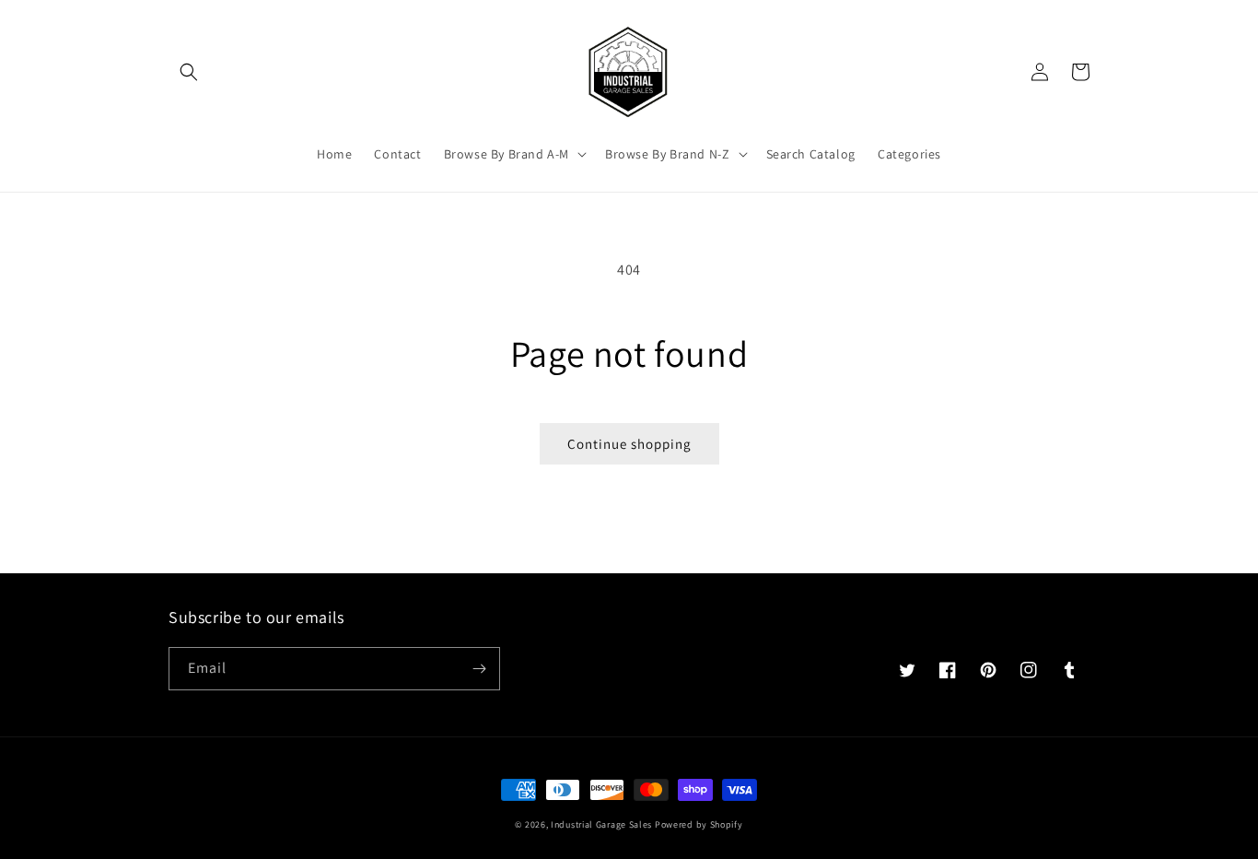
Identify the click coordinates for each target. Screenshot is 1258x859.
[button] (189, 72)
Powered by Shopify (699, 824)
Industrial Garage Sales (601, 824)
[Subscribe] (479, 668)
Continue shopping (629, 444)
